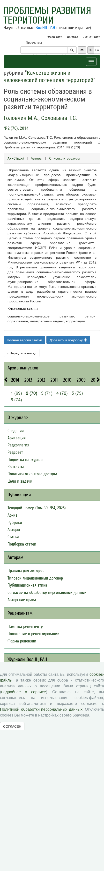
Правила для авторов (25, 570)
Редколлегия (18, 445)
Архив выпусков (22, 368)
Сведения (15, 430)
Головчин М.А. (21, 118)
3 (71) (46, 393)
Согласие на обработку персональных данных (46, 592)
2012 (41, 380)
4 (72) (62, 393)
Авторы (36, 158)
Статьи (13, 536)
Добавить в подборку (67, 339)
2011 (54, 380)
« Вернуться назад (21, 352)
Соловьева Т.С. (59, 118)
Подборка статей (21, 544)
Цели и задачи (19, 481)
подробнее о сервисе (23, 692)
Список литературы (64, 158)
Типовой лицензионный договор (35, 578)
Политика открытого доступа (32, 474)
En (97, 50)
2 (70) (31, 393)
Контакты (15, 467)
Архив (12, 515)
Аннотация (15, 158)
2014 (15, 380)
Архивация (16, 438)
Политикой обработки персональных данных (41, 709)
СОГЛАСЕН (12, 726)
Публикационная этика (27, 585)
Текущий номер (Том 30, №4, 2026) (36, 508)
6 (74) (16, 399)
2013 (28, 380)
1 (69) (16, 393)
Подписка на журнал (25, 459)
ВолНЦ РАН (45, 27)
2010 (67, 380)
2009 (81, 380)
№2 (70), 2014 (16, 128)
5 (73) (77, 393)
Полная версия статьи (24, 339)
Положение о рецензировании (33, 633)
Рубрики (14, 522)
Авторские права (21, 599)
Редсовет (15, 452)
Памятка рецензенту (25, 626)
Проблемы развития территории (47, 15)
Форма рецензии (21, 641)
